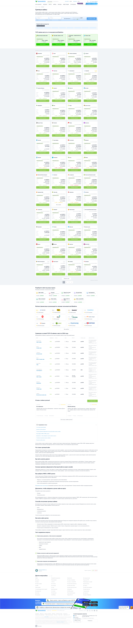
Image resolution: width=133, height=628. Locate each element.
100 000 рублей (70, 591)
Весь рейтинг (66, 329)
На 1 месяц (53, 583)
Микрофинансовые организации (41, 485)
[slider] (36, 18)
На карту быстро (86, 589)
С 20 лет (53, 581)
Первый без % (70, 594)
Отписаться (90, 620)
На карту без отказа (71, 585)
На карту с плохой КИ (71, 581)
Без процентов (38, 591)
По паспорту (37, 594)
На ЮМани (53, 594)
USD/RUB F (67, 1)
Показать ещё (66, 278)
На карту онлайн (38, 583)
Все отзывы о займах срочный (66, 419)
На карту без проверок (87, 587)
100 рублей (69, 589)
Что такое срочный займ (41, 427)
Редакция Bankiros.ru (43, 569)
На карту (37, 581)
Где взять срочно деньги (41, 429)
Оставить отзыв (92, 400)
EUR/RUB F (75, 1)
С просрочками (86, 591)
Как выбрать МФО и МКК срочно (42, 433)
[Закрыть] (96, 3)
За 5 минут (53, 591)
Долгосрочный (54, 589)
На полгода (53, 585)
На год (52, 587)
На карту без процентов (71, 583)
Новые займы (38, 587)
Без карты (85, 585)
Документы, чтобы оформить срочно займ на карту (46, 435)
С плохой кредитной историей (41, 589)
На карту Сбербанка (87, 594)
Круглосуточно (86, 583)
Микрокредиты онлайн (87, 581)
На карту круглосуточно (71, 587)
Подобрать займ (91, 18)
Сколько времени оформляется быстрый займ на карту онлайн (48, 431)
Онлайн (36, 585)
